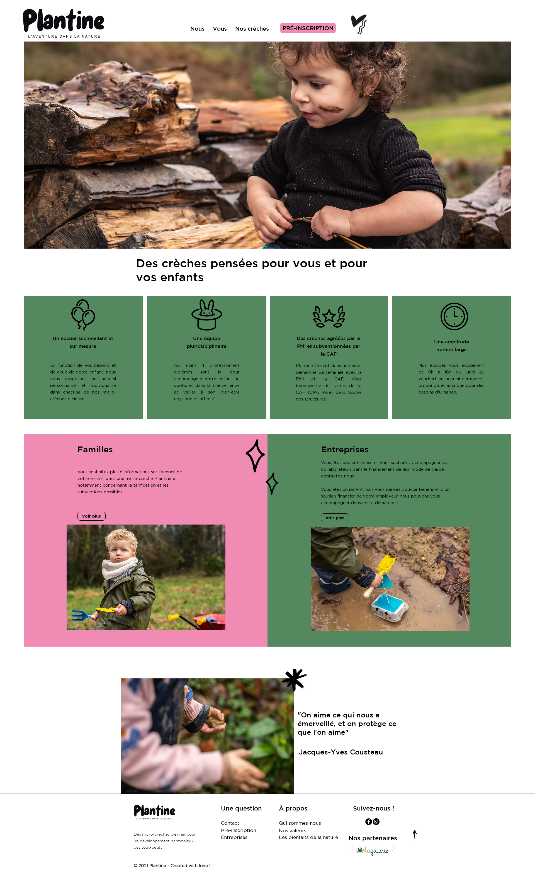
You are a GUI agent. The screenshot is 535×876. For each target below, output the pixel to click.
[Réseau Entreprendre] (377, 857)
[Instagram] (376, 821)
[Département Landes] (382, 857)
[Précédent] (352, 848)
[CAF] (386, 857)
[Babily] (373, 857)
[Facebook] (368, 821)
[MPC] (365, 857)
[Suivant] (393, 848)
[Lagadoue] (361, 857)
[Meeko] (369, 857)
